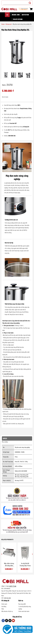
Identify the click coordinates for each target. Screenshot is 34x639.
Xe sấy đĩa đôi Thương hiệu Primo (25, 564)
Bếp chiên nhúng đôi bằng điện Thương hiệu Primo (8, 564)
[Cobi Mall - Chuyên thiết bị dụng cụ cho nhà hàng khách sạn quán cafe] (9, 9)
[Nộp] (30, 3)
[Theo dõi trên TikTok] (6, 620)
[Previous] (5, 52)
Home (2, 24)
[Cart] (31, 9)
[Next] (28, 52)
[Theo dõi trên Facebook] (3, 620)
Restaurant (9, 24)
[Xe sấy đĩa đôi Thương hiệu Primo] (25, 552)
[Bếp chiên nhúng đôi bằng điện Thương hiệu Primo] (9, 552)
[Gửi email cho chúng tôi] (10, 620)
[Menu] (7, 14)
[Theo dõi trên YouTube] (13, 620)
